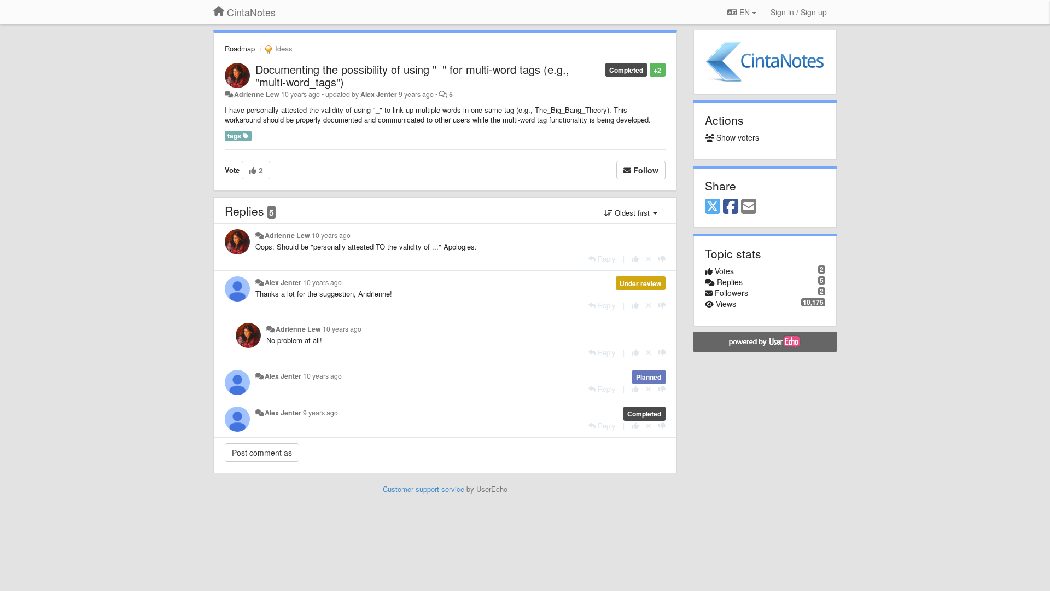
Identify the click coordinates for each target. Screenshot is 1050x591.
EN (744, 12)
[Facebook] (730, 207)
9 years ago (320, 413)
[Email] (748, 207)
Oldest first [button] (632, 212)
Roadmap (240, 48)
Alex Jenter (378, 94)
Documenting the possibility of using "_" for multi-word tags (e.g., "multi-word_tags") (412, 75)
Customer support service (423, 489)
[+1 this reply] (635, 258)
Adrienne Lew (256, 94)
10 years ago (331, 235)
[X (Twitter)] (712, 207)
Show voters (736, 137)
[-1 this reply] (662, 258)
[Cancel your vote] (648, 258)
